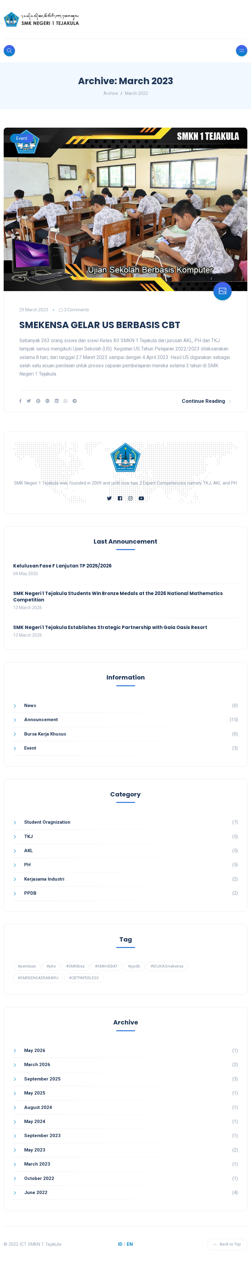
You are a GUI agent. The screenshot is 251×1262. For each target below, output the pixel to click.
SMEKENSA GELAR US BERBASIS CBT (99, 324)
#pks (51, 966)
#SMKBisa (75, 966)
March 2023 (37, 1164)
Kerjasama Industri (44, 879)
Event (21, 138)
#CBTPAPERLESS (84, 978)
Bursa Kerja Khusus (45, 734)
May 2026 (34, 1050)
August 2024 (38, 1107)
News (30, 705)
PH (27, 864)
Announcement (41, 719)
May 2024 (34, 1121)
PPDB (30, 893)
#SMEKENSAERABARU (38, 978)
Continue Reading (203, 401)
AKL (28, 850)
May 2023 (34, 1150)
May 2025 (34, 1093)
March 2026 (37, 1064)
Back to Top (230, 1244)
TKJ (28, 836)
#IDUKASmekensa (167, 966)
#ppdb (134, 966)
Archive (110, 93)
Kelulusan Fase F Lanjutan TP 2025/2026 (62, 566)
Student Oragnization (47, 822)
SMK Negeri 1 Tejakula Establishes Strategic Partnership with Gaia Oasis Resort (110, 627)
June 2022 (35, 1192)
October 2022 (39, 1178)
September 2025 (42, 1079)
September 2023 (42, 1135)
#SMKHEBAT (106, 966)
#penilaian (27, 966)
